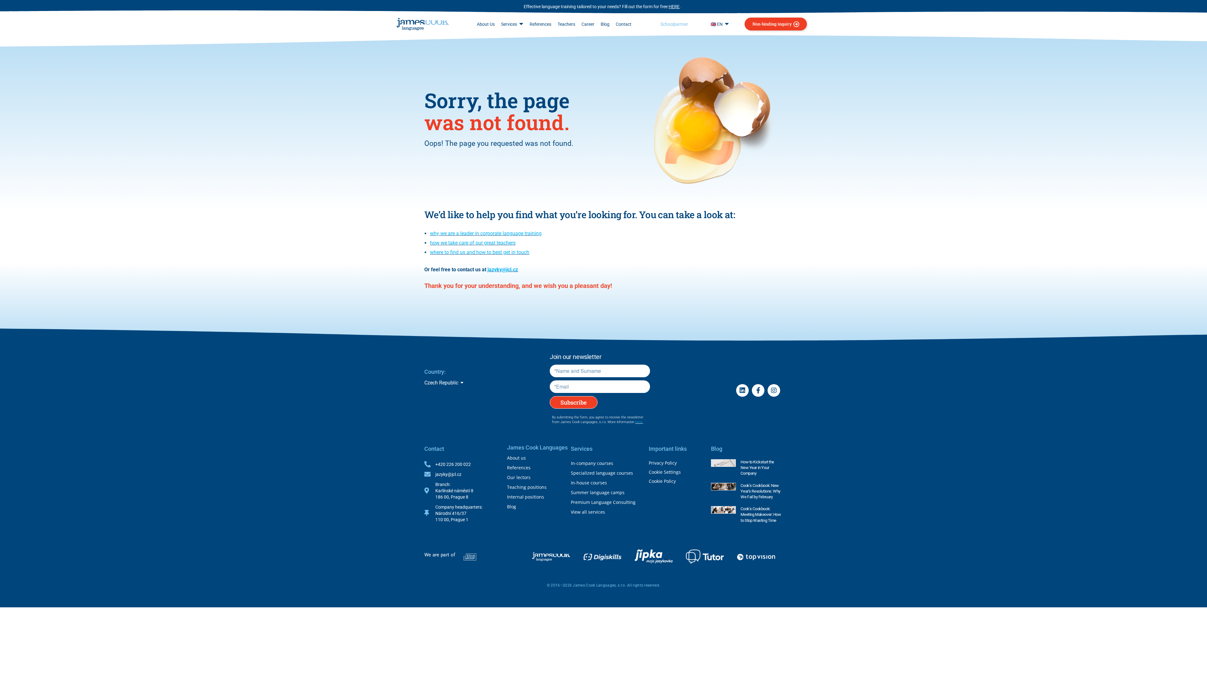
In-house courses (589, 483)
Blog (511, 507)
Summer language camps (598, 492)
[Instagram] (774, 390)
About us (516, 458)
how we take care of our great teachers (472, 243)
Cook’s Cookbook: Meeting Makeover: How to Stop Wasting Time (761, 514)
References (519, 468)
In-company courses (592, 463)
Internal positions (525, 497)
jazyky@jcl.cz (503, 270)
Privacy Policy (663, 463)
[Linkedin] (742, 390)
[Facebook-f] (758, 390)
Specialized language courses (602, 473)
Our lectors (519, 477)
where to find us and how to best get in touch (479, 252)
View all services (588, 512)
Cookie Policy (662, 481)
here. (639, 422)
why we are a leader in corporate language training (486, 233)
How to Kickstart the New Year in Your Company (757, 468)
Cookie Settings (665, 472)
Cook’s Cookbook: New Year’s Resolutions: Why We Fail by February (760, 491)
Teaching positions (527, 487)
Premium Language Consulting (603, 502)
